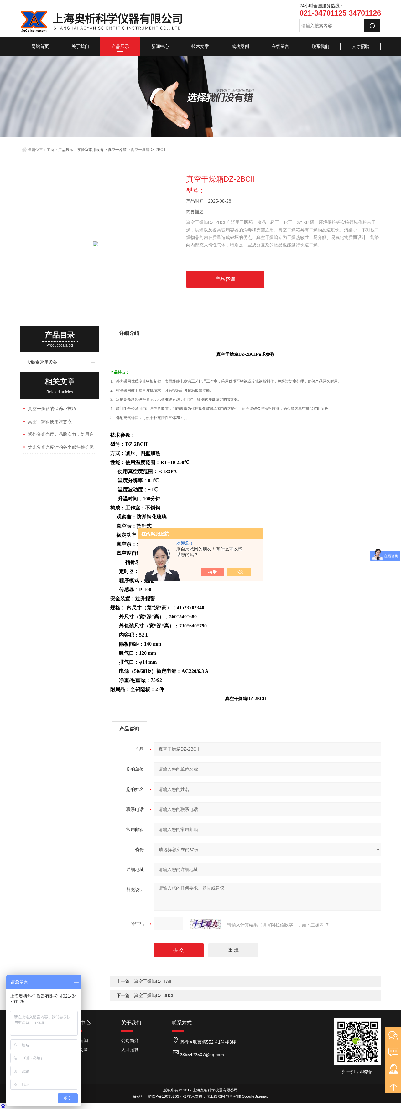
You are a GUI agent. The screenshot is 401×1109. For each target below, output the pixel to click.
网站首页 (40, 46)
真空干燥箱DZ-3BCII (154, 995)
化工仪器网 (215, 1096)
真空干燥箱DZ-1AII (152, 981)
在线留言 (280, 46)
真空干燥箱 (117, 149)
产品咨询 (225, 279)
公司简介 (130, 1040)
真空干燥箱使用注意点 (50, 421)
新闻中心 (160, 46)
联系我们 (320, 46)
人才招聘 (360, 46)
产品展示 (120, 46)
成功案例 (240, 46)
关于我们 (80, 46)
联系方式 (182, 1022)
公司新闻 (79, 1040)
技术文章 (200, 46)
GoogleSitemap (255, 1096)
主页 (50, 149)
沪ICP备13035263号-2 (167, 1096)
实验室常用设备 (90, 149)
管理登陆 (233, 1096)
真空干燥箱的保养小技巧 (52, 408)
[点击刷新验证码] (205, 924)
